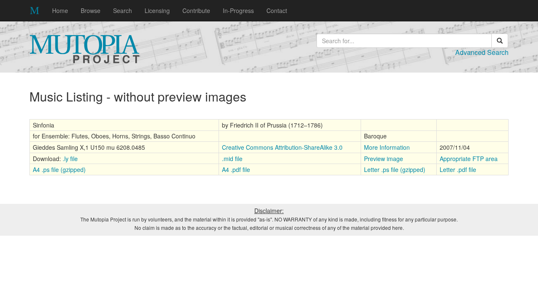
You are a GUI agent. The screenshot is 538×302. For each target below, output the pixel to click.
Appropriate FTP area (469, 158)
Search (122, 10)
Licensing (157, 10)
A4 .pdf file (236, 169)
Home (60, 10)
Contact (276, 10)
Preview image (383, 158)
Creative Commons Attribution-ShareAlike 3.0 (282, 147)
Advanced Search (482, 52)
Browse (90, 10)
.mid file (232, 158)
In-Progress (238, 10)
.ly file (70, 158)
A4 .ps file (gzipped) (59, 169)
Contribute (196, 10)
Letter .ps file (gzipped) (394, 169)
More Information (387, 147)
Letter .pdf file (458, 169)
